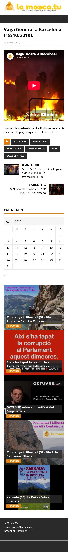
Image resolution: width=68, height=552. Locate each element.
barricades (14, 148)
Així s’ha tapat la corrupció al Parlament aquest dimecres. (28, 364)
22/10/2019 (13, 43)
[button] (63, 18)
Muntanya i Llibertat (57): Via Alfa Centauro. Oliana (32, 454)
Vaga (54, 148)
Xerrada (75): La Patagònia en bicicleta (29, 499)
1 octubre (20, 141)
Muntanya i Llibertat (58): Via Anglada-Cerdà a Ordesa (29, 319)
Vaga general (15, 155)
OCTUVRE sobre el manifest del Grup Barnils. (30, 409)
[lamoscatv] (34, 13)
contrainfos (36, 148)
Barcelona (40, 141)
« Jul (6, 275)
